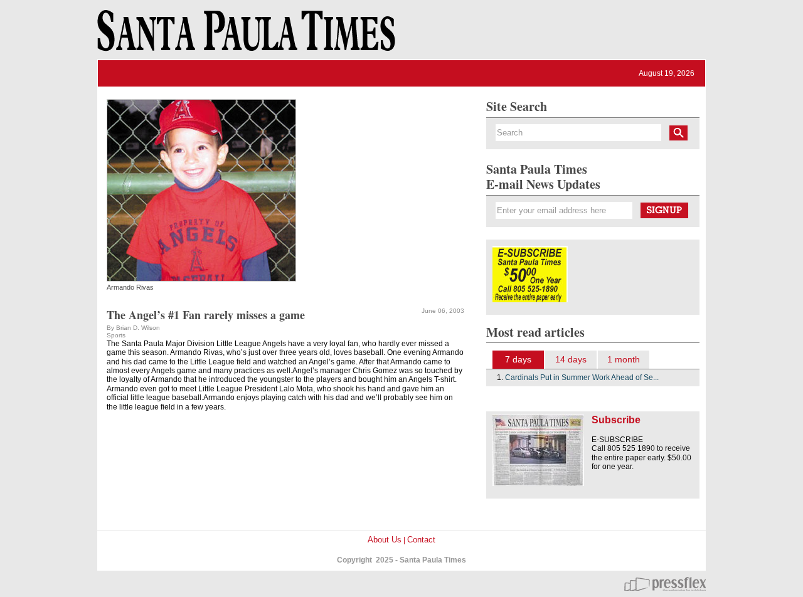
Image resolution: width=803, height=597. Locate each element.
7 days (518, 359)
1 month (623, 359)
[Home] (244, 36)
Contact (421, 539)
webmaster (665, 584)
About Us (385, 539)
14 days (571, 359)
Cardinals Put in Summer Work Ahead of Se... (582, 377)
